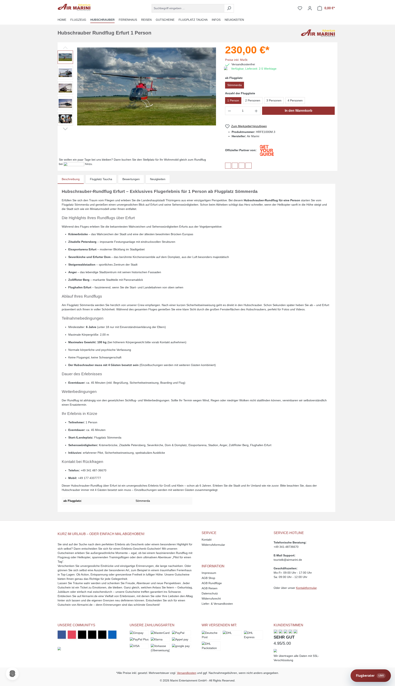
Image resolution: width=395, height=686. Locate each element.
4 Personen (295, 100)
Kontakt (206, 539)
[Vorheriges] (80, 86)
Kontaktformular (306, 587)
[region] (136, 86)
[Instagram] (72, 635)
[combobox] (188, 8)
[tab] (71, 179)
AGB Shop (208, 578)
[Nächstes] (213, 86)
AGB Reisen (209, 588)
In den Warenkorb (298, 110)
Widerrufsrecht (211, 598)
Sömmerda (234, 85)
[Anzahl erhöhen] (256, 111)
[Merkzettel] (300, 8)
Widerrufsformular (213, 544)
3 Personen (273, 100)
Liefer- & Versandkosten (217, 603)
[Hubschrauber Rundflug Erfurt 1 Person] (146, 86)
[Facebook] (62, 635)
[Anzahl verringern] (229, 111)
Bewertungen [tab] (131, 179)
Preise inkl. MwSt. (236, 59)
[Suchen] (229, 8)
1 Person (233, 100)
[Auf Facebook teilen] (228, 165)
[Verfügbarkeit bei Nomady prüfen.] (74, 164)
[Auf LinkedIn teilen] (241, 165)
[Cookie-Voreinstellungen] (12, 674)
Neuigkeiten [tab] (157, 179)
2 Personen (252, 100)
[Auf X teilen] (235, 165)
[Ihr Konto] (310, 8)
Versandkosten (186, 672)
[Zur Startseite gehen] (74, 7)
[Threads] (92, 635)
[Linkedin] (112, 635)
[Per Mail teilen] (248, 165)
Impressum (209, 572)
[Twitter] (82, 635)
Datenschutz (210, 593)
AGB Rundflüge (212, 583)
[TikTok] (102, 635)
